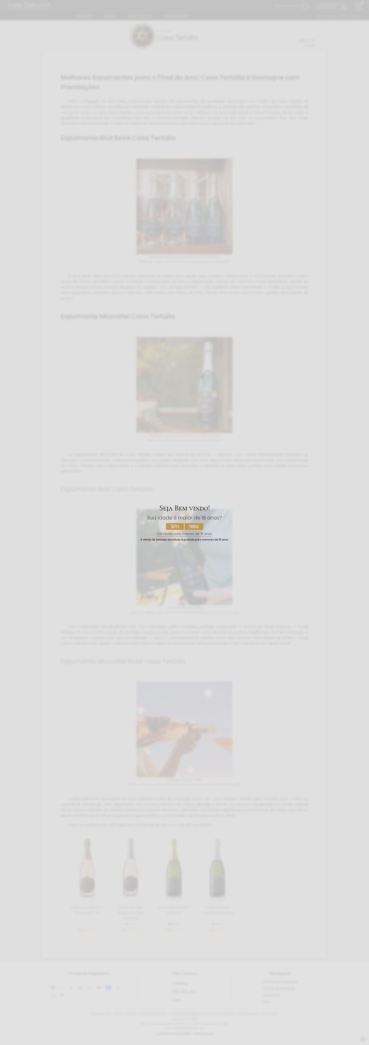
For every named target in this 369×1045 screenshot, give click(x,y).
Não (194, 526)
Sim (175, 526)
